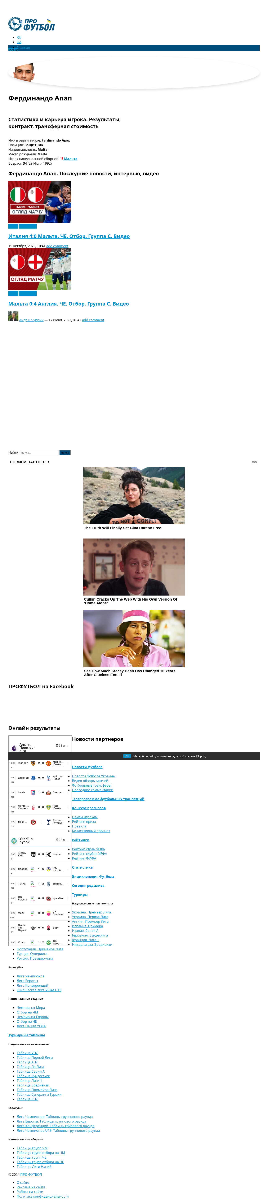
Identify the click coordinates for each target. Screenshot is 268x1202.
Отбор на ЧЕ (27, 1021)
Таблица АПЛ (27, 1062)
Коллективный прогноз (91, 831)
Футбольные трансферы (91, 785)
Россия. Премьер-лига (35, 958)
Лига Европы (27, 980)
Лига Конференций (32, 985)
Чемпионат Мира (31, 1007)
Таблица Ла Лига (30, 1066)
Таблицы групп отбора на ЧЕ (40, 1162)
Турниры (80, 894)
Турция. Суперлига (32, 953)
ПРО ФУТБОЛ (31, 1174)
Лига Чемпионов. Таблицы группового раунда (55, 1116)
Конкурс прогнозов (89, 808)
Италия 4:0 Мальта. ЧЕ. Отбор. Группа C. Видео (69, 236)
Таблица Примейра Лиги (37, 1090)
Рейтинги (80, 840)
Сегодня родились (88, 885)
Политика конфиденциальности (43, 1196)
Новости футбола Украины (93, 776)
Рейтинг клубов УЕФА (89, 853)
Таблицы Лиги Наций (34, 1166)
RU (19, 37)
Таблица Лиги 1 (29, 1080)
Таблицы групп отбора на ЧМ (41, 1152)
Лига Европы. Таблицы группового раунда (51, 1121)
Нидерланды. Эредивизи (92, 944)
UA (19, 42)
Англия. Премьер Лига (90, 921)
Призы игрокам (85, 817)
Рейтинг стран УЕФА (88, 849)
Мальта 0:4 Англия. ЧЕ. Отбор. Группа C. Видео (68, 303)
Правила (79, 826)
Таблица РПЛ (27, 1099)
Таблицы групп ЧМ (32, 1148)
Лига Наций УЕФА (31, 1026)
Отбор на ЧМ (27, 1012)
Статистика (82, 867)
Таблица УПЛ (27, 1053)
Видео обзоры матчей (90, 780)
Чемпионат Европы (33, 1017)
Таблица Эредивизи (33, 1085)
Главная (23, 47)
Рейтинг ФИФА (84, 858)
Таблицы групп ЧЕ (31, 1157)
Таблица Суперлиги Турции (39, 1094)
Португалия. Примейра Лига (40, 949)
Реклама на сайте (31, 1187)
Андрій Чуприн (31, 320)
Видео (13, 226)
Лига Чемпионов (30, 976)
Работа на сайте (30, 1191)
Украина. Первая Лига (90, 917)
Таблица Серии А (31, 1071)
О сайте (23, 1182)
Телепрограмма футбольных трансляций (108, 799)
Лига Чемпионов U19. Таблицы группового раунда (58, 1130)
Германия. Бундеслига (90, 935)
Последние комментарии (92, 790)
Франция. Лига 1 (85, 940)
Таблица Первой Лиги (35, 1057)
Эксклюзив (28, 226)
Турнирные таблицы (26, 1035)
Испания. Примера (87, 926)
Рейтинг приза (84, 821)
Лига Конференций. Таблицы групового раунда (55, 1126)
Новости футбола (87, 767)
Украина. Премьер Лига (91, 912)
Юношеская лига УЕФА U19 (39, 990)
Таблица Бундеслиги (33, 1076)
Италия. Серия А (85, 930)
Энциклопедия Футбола (93, 876)
